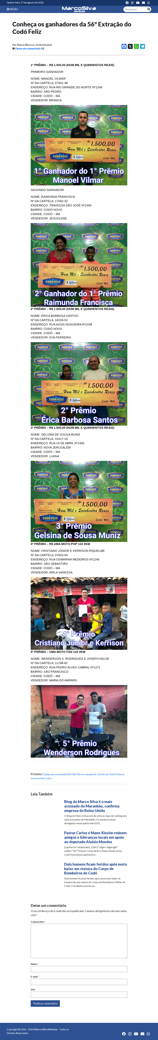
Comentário (38, 921)
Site (33, 989)
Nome (35, 964)
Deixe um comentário (28, 48)
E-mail (35, 976)
